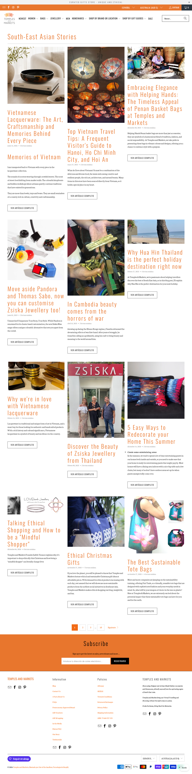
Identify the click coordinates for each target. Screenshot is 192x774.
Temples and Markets (20, 767)
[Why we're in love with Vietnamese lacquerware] (36, 376)
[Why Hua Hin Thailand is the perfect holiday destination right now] (156, 232)
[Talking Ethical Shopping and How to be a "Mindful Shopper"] (36, 505)
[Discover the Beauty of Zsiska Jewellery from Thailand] (96, 400)
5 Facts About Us (58, 696)
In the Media (57, 723)
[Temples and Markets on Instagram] (13, 7)
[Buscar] (185, 18)
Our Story (56, 734)
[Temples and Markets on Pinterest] (18, 7)
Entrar (175, 7)
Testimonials (57, 739)
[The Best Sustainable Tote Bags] (156, 524)
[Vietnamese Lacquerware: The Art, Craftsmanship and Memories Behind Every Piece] (36, 75)
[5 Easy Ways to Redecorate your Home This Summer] (156, 390)
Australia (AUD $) (149, 7)
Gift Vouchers (57, 712)
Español (126, 7)
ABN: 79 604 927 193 (105, 718)
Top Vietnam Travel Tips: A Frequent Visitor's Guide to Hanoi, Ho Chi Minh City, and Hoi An (92, 145)
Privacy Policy (103, 707)
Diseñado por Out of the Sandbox (40, 767)
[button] (33, 18)
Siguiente (112, 627)
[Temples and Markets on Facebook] (8, 7)
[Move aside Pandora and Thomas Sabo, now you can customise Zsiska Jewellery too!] (36, 250)
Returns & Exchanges (105, 702)
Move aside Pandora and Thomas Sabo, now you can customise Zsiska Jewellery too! (36, 299)
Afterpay (101, 686)
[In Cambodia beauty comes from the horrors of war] (96, 257)
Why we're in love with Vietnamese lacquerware (30, 405)
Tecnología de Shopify (61, 767)
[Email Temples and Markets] (3, 7)
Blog (54, 686)
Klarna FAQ (56, 729)
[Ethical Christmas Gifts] (96, 521)
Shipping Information (105, 712)
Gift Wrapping (57, 718)
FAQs (54, 702)
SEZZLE (100, 691)
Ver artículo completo (22, 208)
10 (101, 627)
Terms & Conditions (105, 696)
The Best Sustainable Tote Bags (154, 565)
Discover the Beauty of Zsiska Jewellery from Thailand (93, 453)
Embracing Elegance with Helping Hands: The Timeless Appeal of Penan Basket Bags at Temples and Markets (155, 105)
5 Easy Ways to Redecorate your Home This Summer (152, 434)
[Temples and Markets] (9, 18)
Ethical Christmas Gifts (90, 558)
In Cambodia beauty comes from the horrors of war (92, 310)
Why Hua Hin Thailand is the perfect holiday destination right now (155, 259)
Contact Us (56, 691)
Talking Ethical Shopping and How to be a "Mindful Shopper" (34, 533)
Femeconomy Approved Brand (63, 707)
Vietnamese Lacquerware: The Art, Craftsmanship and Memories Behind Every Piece (35, 126)
